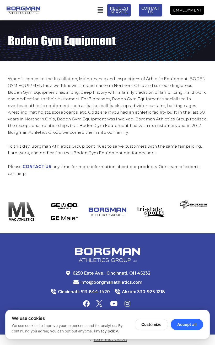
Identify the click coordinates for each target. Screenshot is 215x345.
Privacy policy (106, 331)
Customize (151, 324)
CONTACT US (37, 166)
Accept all (187, 324)
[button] (79, 10)
